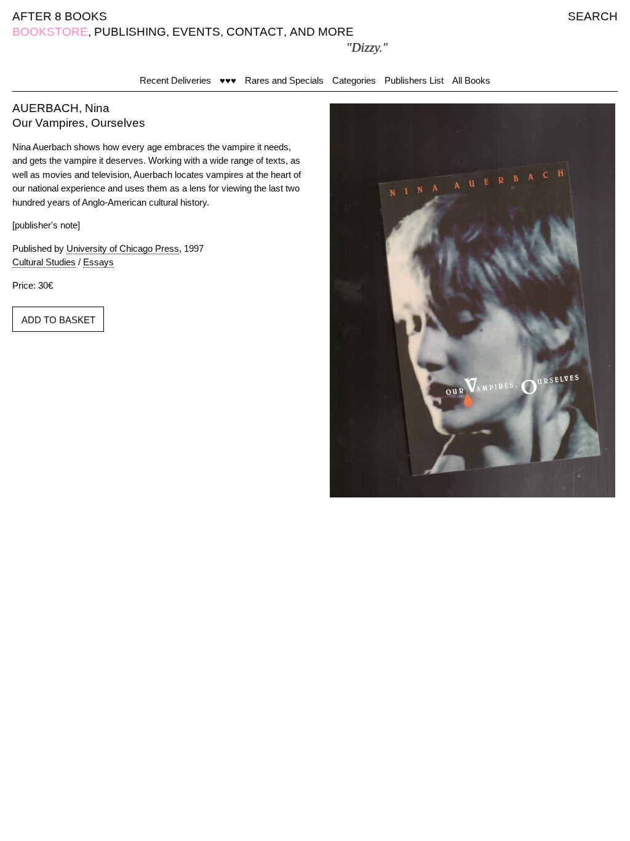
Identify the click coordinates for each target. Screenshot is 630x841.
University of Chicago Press (122, 248)
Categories (354, 80)
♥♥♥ (228, 80)
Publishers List (414, 80)
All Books (471, 80)
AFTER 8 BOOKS (59, 16)
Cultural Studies (44, 262)
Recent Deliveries (175, 80)
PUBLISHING (130, 31)
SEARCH (593, 16)
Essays (98, 262)
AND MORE (322, 31)
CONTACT (255, 31)
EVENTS (196, 31)
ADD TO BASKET (58, 320)
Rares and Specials (284, 80)
